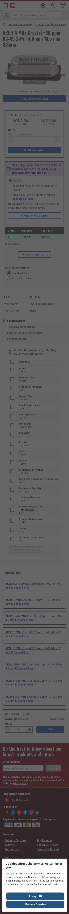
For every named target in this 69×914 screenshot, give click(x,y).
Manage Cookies (35, 904)
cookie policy (30, 884)
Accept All (35, 896)
